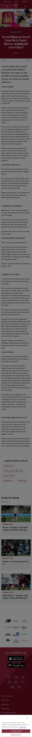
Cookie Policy (22, 727)
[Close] (27, 718)
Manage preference (16, 735)
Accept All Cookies (16, 731)
